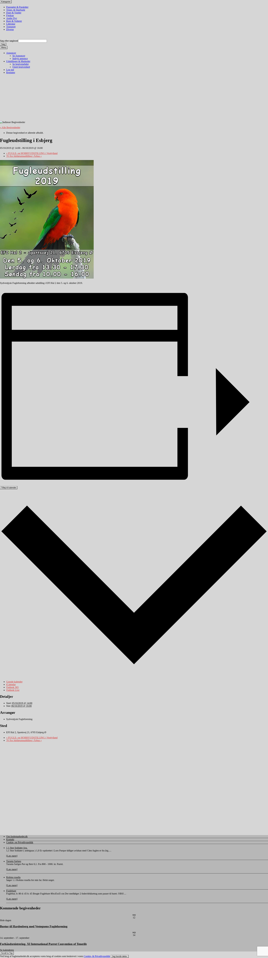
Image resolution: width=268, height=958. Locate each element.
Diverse (10, 29)
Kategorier (5, 1)
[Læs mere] (11, 856)
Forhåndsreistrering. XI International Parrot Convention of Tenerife (43, 944)
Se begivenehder (20, 64)
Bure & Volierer (14, 21)
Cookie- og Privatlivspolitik (19, 842)
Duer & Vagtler (13, 12)
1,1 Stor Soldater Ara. (16, 847)
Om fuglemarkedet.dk (17, 836)
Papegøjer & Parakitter (17, 7)
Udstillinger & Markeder (18, 61)
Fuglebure (11, 890)
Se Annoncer (18, 55)
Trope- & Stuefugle (15, 10)
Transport (11, 26)
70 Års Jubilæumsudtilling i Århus (24, 156)
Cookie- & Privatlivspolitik (97, 956)
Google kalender (14, 681)
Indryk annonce (20, 58)
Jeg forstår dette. (119, 956)
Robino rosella (13, 877)
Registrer (10, 72)
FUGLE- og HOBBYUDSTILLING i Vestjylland (32, 153)
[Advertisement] (93, 99)
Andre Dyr (11, 18)
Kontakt (10, 839)
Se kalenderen (7, 950)
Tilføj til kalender (8, 487)
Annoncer (11, 53)
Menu (3, 47)
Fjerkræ (10, 15)
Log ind (10, 69)
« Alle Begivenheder (10, 127)
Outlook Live (12, 690)
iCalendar (11, 684)
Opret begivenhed (21, 67)
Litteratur (10, 24)
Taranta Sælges (13, 861)
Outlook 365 (12, 687)
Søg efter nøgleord (9, 40)
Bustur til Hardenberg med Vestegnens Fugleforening (33, 926)
